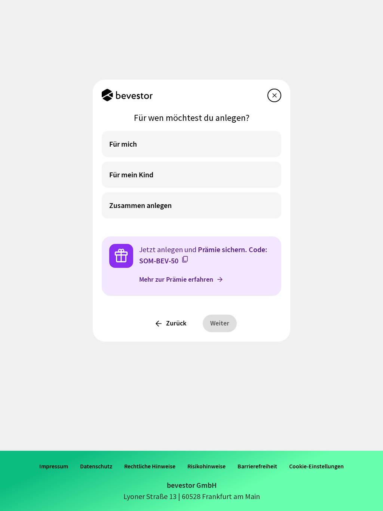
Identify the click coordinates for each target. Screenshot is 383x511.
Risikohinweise (206, 466)
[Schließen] (274, 95)
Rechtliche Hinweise (149, 466)
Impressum (53, 466)
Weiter (219, 323)
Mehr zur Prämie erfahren (176, 279)
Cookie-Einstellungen (316, 466)
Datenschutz (96, 466)
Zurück (176, 323)
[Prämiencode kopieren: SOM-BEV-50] (185, 259)
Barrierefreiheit (257, 466)
